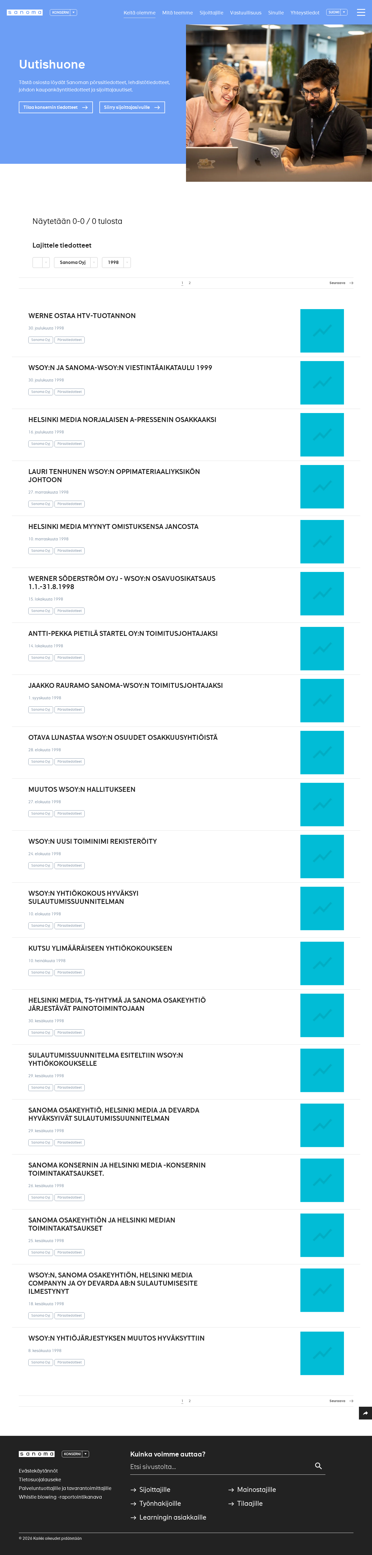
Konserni (60, 12)
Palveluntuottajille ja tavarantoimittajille (65, 1488)
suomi (334, 12)
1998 (114, 262)
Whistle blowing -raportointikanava (60, 1497)
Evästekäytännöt (38, 1471)
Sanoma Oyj (73, 262)
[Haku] (318, 1466)
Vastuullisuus (245, 12)
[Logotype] (37, 1454)
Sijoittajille (211, 12)
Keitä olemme (139, 12)
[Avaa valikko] (359, 12)
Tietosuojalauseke (40, 1479)
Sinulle (276, 12)
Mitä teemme (177, 12)
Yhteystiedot (305, 12)
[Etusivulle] (25, 13)
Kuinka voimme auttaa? (167, 1454)
